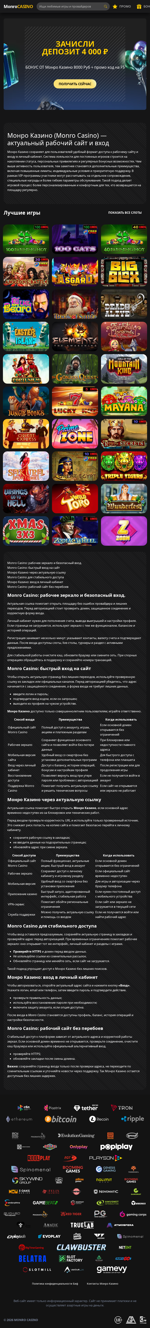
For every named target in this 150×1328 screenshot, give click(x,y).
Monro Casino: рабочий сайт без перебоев (37, 587)
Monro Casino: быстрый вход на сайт (33, 568)
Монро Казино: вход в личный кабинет (35, 582)
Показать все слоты (125, 213)
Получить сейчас (75, 84)
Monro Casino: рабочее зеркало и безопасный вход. (44, 563)
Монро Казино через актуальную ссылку (36, 572)
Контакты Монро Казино (102, 1283)
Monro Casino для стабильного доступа (35, 577)
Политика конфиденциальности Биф (55, 1283)
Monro (18, 6)
